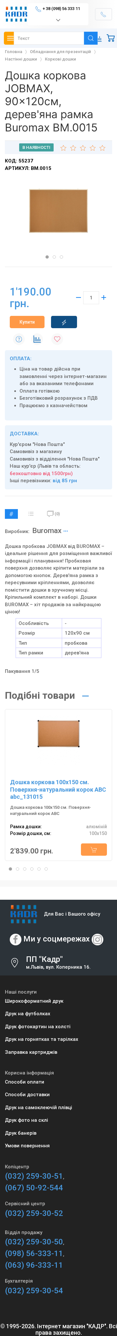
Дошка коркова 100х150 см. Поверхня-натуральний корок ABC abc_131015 (58, 789)
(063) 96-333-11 (34, 1265)
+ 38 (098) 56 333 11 (61, 8)
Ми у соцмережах (56, 938)
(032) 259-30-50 (34, 1241)
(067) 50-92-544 (34, 1187)
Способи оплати (24, 1082)
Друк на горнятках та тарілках (41, 1039)
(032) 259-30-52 (34, 1213)
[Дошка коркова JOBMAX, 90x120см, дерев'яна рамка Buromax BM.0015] (58, 210)
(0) (57, 513)
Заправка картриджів (31, 1052)
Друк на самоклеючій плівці (38, 1107)
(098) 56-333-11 (34, 1253)
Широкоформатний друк (34, 1001)
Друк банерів (20, 1133)
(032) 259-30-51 (34, 1176)
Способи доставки (27, 1094)
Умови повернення (27, 1146)
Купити (27, 322)
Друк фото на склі (26, 1120)
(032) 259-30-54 (34, 1290)
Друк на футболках (27, 1014)
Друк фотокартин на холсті (38, 1027)
